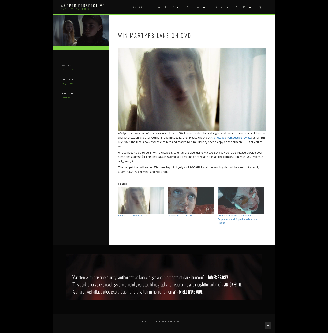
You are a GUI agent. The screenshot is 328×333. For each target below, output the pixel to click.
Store (242, 7)
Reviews (194, 7)
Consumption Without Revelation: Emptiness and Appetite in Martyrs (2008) (237, 219)
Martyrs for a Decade (180, 215)
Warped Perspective (83, 6)
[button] (260, 7)
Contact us (141, 7)
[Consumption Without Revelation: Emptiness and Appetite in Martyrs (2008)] (241, 200)
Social (219, 7)
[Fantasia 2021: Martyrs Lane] (141, 200)
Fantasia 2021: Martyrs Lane (134, 215)
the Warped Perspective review (231, 137)
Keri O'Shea (67, 69)
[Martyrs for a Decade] (191, 200)
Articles (166, 7)
